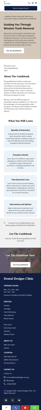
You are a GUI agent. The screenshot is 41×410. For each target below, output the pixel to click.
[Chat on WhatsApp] (34, 407)
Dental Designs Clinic (25, 391)
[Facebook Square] (6, 400)
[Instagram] (12, 400)
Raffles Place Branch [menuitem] (11, 360)
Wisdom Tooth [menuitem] (9, 334)
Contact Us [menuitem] (8, 373)
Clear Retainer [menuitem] (9, 315)
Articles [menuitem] (6, 348)
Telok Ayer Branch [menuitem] (10, 356)
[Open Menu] (36, 3)
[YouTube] (19, 400)
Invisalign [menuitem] (7, 309)
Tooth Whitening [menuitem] (10, 312)
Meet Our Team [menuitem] (9, 345)
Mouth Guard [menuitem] (9, 318)
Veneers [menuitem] (7, 305)
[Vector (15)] (29, 3)
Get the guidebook (13, 50)
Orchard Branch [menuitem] (9, 363)
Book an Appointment (21, 8)
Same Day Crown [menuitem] (10, 328)
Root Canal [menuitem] (8, 325)
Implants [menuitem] (7, 331)
